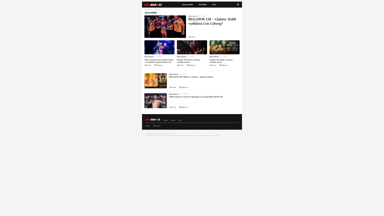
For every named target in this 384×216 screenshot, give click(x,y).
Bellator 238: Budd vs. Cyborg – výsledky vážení (222, 61)
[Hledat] (238, 5)
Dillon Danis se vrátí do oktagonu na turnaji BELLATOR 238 (195, 97)
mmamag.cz (148, 9)
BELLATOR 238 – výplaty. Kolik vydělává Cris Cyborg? (212, 21)
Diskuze (159, 65)
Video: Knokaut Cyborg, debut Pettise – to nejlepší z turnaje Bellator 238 (159, 61)
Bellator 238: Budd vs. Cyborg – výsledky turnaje (189, 61)
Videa (214, 4)
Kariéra (166, 120)
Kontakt (173, 120)
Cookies (147, 125)
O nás (180, 120)
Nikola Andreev (149, 56)
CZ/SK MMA (202, 4)
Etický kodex (156, 125)
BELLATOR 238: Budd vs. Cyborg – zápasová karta (191, 77)
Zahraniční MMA (187, 4)
